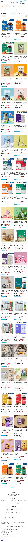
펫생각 (3, 16)
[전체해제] (26, 16)
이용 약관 (8, 517)
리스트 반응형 (26, 13)
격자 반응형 (24, 13)
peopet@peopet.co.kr (14, 532)
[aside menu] (2, 2)
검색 (26, 3)
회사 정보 (4, 517)
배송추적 (19, 503)
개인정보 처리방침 (14, 517)
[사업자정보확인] (14, 529)
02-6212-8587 (5, 528)
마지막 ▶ (16, 486)
